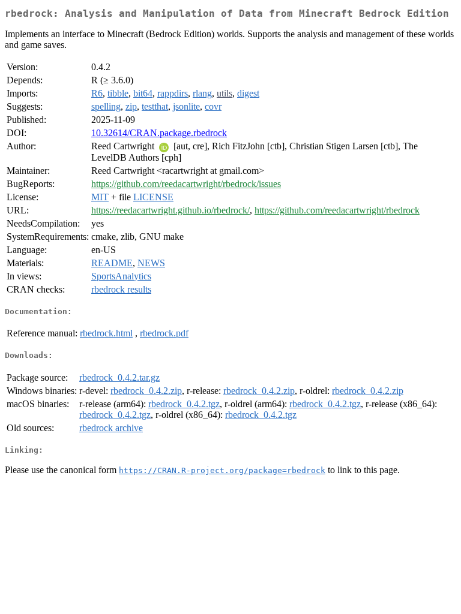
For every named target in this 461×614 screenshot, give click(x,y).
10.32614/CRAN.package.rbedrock (159, 133)
